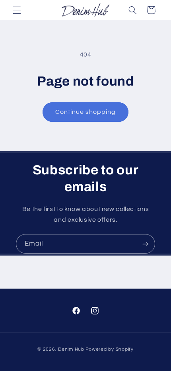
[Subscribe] (145, 244)
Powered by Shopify (110, 349)
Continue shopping (85, 112)
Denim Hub (71, 349)
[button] (17, 10)
